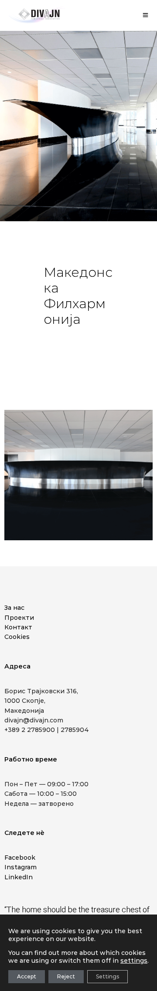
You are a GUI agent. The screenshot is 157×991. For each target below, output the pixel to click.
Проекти (19, 618)
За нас (14, 608)
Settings (107, 976)
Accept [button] (26, 976)
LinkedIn (18, 877)
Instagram (20, 867)
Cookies (17, 637)
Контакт (18, 627)
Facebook (19, 857)
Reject (66, 976)
